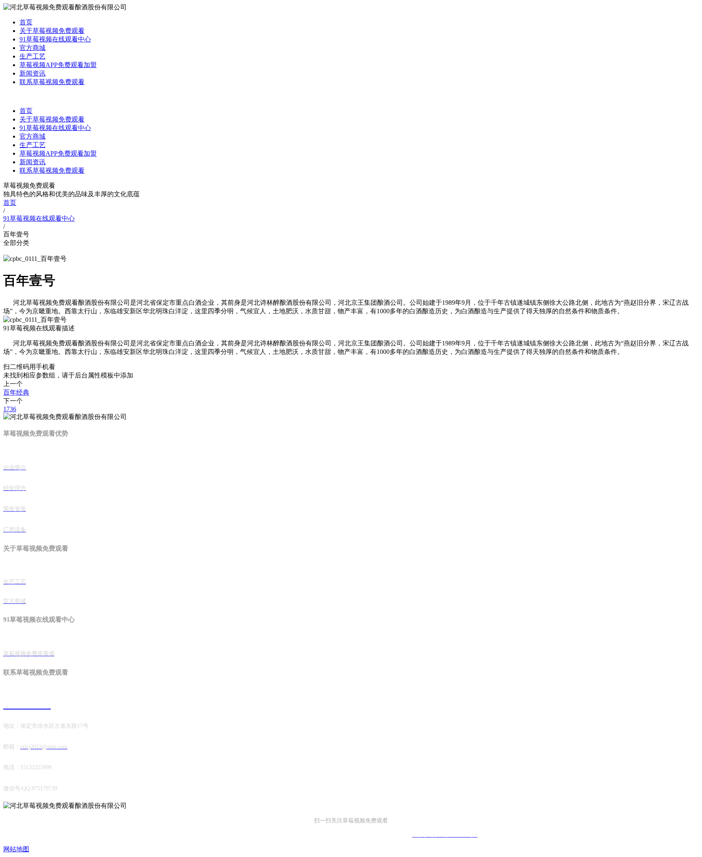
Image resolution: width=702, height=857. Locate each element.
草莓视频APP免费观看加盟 (58, 64)
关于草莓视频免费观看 (52, 30)
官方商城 (33, 47)
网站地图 (16, 849)
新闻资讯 (33, 73)
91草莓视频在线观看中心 (55, 39)
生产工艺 (33, 56)
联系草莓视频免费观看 (52, 81)
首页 (26, 22)
